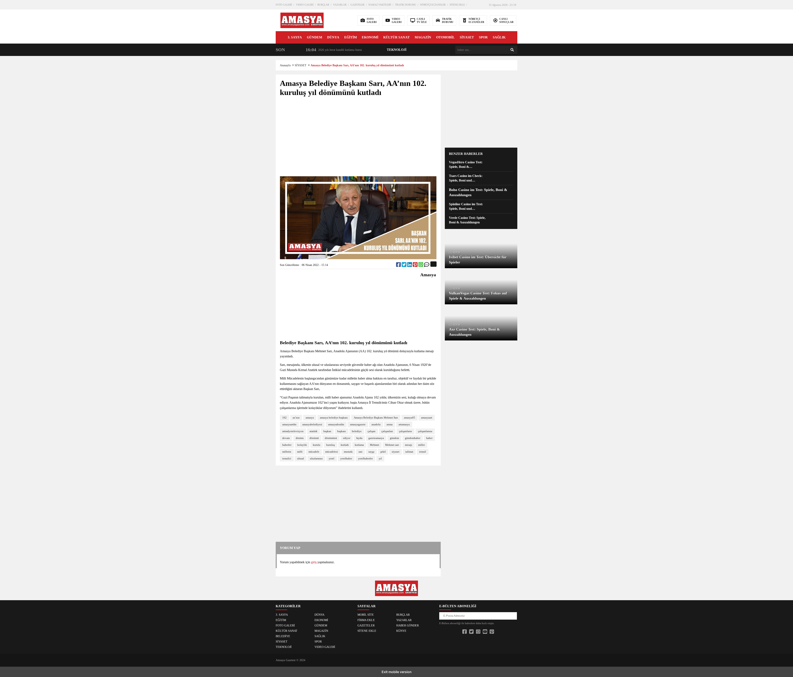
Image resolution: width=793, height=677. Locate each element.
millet (421, 444)
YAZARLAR (340, 4)
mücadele (314, 451)
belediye (357, 431)
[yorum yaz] (426, 265)
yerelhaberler (365, 458)
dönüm (300, 438)
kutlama (359, 444)
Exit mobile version (397, 672)
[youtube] (485, 631)
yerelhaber (346, 458)
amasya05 (409, 417)
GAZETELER (357, 4)
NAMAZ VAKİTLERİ (379, 4)
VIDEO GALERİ (304, 4)
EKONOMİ (370, 37)
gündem (394, 438)
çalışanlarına (425, 431)
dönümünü (331, 438)
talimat (409, 451)
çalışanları (387, 431)
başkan (327, 431)
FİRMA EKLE (366, 620)
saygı (371, 451)
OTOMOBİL (445, 37)
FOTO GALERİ (284, 4)
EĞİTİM (350, 37)
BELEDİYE (283, 636)
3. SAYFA (295, 37)
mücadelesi (331, 451)
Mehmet (374, 444)
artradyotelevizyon (293, 431)
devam (286, 438)
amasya (310, 417)
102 (284, 417)
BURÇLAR (323, 4)
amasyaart (426, 417)
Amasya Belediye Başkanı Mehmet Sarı (376, 417)
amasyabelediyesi (312, 424)
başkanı (341, 431)
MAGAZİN (423, 37)
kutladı (345, 444)
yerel (331, 458)
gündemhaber (412, 438)
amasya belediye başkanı (334, 417)
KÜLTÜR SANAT (396, 37)
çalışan (371, 431)
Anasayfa (285, 65)
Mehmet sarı (392, 444)
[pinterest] (415, 265)
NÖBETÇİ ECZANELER (433, 4)
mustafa (348, 451)
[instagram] (478, 631)
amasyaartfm (289, 424)
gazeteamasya (376, 438)
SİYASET (467, 37)
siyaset (395, 451)
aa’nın (296, 417)
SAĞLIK (499, 37)
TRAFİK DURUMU (405, 4)
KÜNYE (401, 630)
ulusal (300, 458)
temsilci (286, 458)
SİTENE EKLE (457, 4)
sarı (360, 451)
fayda (359, 438)
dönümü (314, 438)
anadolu (376, 424)
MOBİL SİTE (365, 614)
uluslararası (316, 458)
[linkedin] (410, 265)
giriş (314, 562)
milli (300, 451)
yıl (380, 458)
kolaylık (302, 444)
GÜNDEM (314, 37)
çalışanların (405, 431)
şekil (383, 451)
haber (429, 438)
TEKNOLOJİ (396, 49)
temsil (422, 451)
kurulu (316, 444)
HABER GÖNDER (407, 625)
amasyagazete (358, 424)
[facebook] (399, 265)
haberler (286, 444)
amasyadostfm (336, 424)
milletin (286, 451)
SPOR (483, 37)
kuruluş (330, 444)
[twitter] (404, 265)
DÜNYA (333, 37)
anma (390, 424)
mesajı (408, 444)
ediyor (346, 438)
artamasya (404, 424)
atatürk (313, 431)
